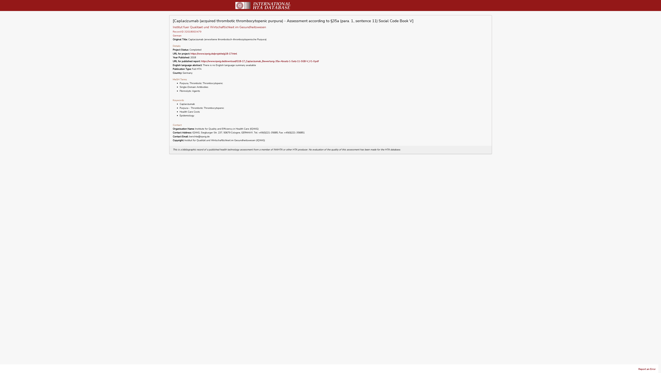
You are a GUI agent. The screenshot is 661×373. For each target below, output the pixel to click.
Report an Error (647, 369)
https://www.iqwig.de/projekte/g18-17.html (214, 53)
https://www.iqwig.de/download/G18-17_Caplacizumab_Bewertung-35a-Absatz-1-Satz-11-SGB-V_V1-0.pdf (260, 61)
